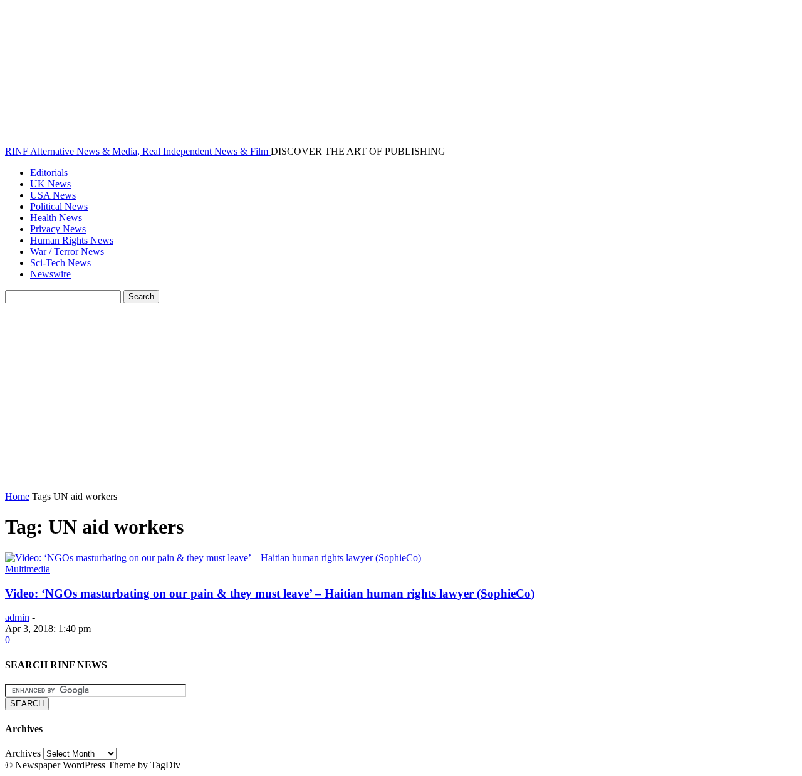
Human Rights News (71, 240)
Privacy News (58, 229)
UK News (50, 183)
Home (17, 496)
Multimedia (27, 569)
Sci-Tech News (60, 262)
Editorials (49, 172)
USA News (53, 195)
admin (17, 617)
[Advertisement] (401, 397)
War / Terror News (67, 251)
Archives (23, 753)
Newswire (50, 274)
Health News (56, 217)
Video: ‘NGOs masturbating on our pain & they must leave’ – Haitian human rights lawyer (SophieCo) (269, 593)
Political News (59, 206)
